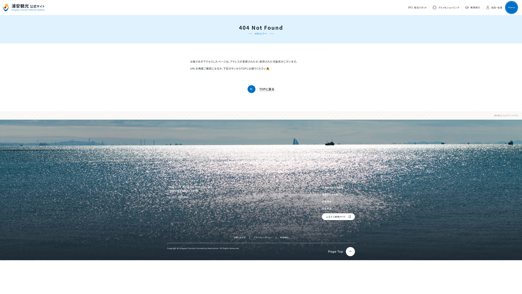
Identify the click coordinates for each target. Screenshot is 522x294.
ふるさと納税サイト (336, 216)
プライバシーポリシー (263, 237)
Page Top (335, 251)
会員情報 (327, 201)
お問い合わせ (240, 237)
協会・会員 (496, 7)
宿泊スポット (420, 7)
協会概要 (327, 208)
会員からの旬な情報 (332, 187)
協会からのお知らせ (332, 194)
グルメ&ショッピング (448, 7)
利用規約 (284, 237)
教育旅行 (475, 7)
